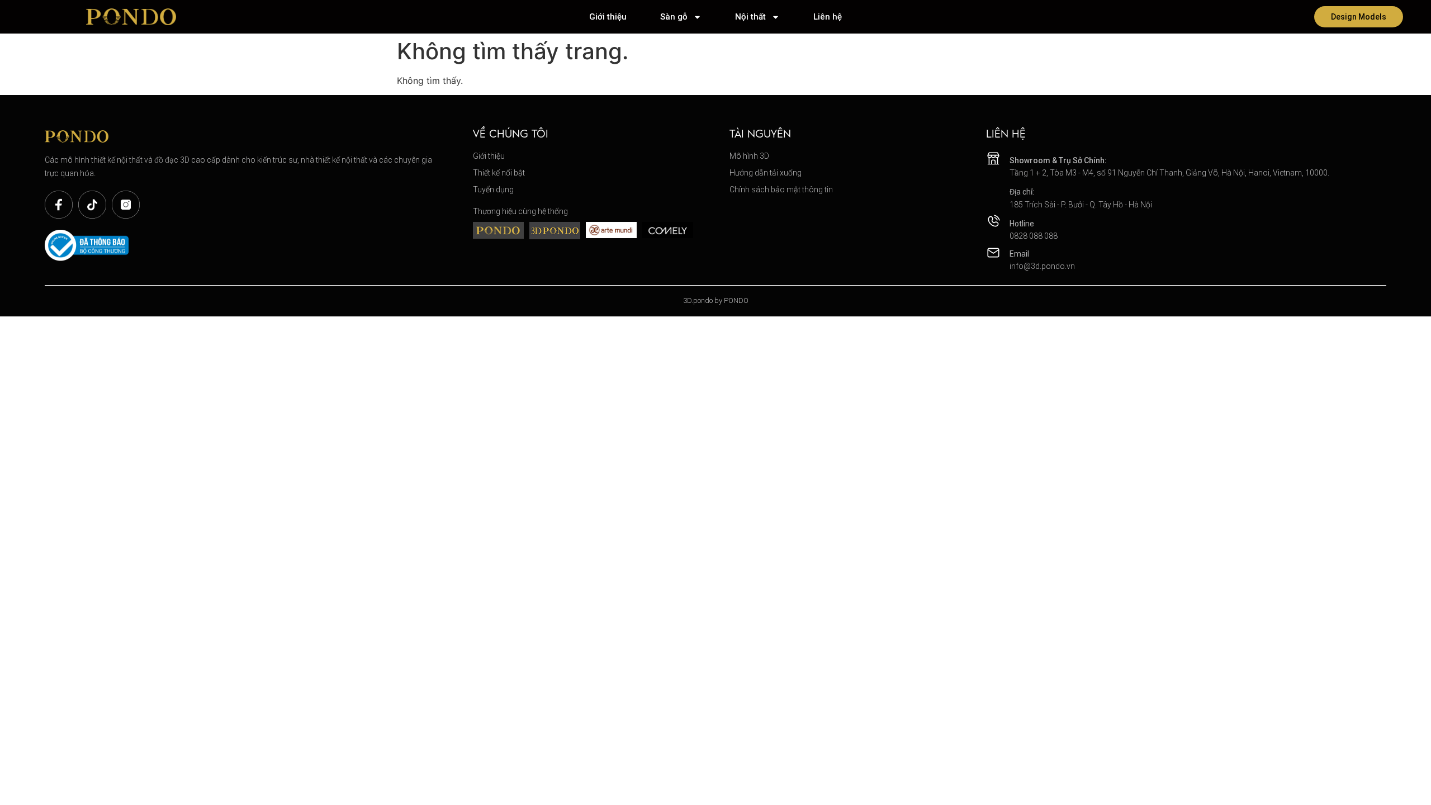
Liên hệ (827, 17)
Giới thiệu (608, 17)
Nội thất (750, 17)
